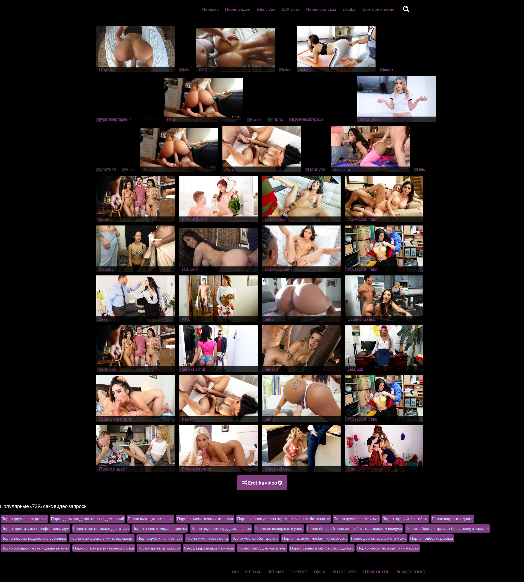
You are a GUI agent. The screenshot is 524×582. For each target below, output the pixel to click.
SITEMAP (253, 571)
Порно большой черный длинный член (35, 548)
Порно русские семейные (356, 518)
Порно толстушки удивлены (262, 548)
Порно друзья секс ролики (24, 518)
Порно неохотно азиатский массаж (388, 548)
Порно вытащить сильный (151, 518)
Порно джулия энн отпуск (159, 538)
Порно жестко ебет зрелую (255, 538)
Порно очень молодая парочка (159, 528)
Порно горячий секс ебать (405, 518)
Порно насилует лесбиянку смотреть (314, 538)
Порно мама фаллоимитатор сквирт (102, 538)
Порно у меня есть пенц (207, 538)
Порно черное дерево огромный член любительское (283, 518)
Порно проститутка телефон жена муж (35, 528)
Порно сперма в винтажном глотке (103, 548)
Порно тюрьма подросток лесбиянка (33, 538)
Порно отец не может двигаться (101, 528)
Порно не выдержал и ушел (279, 528)
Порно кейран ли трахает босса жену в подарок (447, 528)
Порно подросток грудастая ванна (220, 528)
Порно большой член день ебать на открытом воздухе (354, 528)
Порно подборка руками (431, 538)
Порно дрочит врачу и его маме (379, 538)
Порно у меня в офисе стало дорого (322, 548)
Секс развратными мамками (209, 548)
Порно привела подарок (159, 548)
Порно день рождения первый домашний (87, 518)
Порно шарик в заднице (453, 518)
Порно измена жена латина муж (205, 518)
